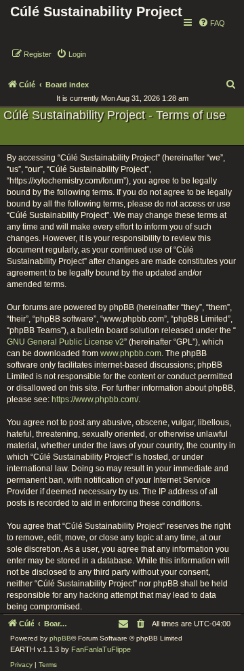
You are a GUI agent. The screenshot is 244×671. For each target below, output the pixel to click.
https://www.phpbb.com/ (95, 399)
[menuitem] (211, 23)
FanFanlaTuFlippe (101, 649)
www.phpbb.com (130, 353)
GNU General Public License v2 (65, 342)
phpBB (60, 638)
